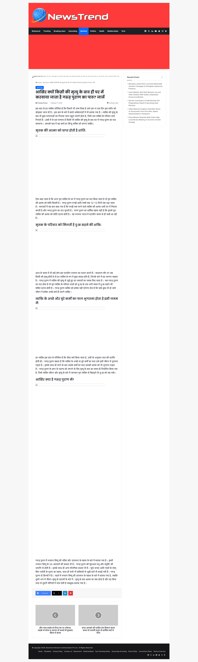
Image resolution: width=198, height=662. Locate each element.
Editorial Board (88, 651)
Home (39, 82)
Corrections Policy (145, 651)
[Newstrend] (69, 15)
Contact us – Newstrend (73, 651)
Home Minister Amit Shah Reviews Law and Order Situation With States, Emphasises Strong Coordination (145, 94)
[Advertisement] (99, 52)
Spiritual (83, 31)
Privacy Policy (58, 651)
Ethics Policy (132, 651)
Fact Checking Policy (102, 651)
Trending (47, 31)
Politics (93, 31)
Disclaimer (47, 651)
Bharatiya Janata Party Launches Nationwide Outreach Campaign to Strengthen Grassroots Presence (145, 86)
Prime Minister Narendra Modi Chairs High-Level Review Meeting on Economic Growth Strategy (145, 119)
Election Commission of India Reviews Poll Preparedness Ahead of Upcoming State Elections (144, 103)
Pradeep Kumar (42, 103)
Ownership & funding (119, 651)
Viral (123, 31)
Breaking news (59, 31)
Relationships (112, 31)
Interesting (73, 31)
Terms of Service (159, 651)
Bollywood (36, 31)
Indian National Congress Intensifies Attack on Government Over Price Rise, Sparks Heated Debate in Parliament (144, 111)
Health (101, 31)
